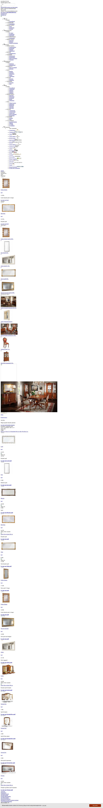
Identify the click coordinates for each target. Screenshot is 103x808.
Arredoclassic (12, 130)
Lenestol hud (12, 110)
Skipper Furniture (13, 158)
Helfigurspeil (12, 56)
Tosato (10, 165)
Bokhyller (11, 40)
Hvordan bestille (4, 795)
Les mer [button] (44, 805)
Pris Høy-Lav (25, 431)
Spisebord (11, 63)
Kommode (11, 98)
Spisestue (11, 68)
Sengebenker (12, 57)
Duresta (11, 142)
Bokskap (11, 41)
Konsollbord (12, 21)
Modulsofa (11, 105)
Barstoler (11, 78)
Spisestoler (11, 80)
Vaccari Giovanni (13, 167)
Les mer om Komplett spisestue (8, 425)
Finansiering (3, 792)
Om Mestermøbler (5, 797)
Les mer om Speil (5, 200)
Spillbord (11, 93)
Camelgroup (12, 132)
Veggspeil (11, 59)
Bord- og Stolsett (13, 67)
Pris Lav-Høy (19, 431)
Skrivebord (11, 35)
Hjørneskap (11, 73)
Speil (10, 84)
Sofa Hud (11, 106)
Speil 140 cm (4, 685)
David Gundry (12, 138)
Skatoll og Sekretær (13, 43)
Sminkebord (12, 51)
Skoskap (11, 29)
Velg (2, 430)
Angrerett (3, 791)
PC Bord (11, 33)
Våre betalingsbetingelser (6, 801)
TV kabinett (12, 125)
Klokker (11, 118)
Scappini (11, 154)
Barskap (11, 71)
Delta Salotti (12, 140)
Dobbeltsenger (12, 53)
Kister (10, 26)
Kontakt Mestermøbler (6, 796)
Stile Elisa (11, 160)
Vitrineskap (11, 76)
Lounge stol (11, 113)
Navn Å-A (8, 431)
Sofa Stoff (11, 108)
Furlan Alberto (12, 144)
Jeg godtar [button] (95, 805)
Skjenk (10, 75)
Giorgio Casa (12, 146)
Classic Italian (12, 136)
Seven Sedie (12, 156)
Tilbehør (11, 123)
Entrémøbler (12, 24)
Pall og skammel (12, 114)
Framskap (11, 72)
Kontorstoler (12, 38)
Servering (11, 82)
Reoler (10, 99)
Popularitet (13, 431)
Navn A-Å (3, 431)
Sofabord (11, 91)
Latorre (10, 148)
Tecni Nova (11, 163)
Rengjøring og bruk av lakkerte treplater (9, 800)
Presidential (11, 34)
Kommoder (11, 27)
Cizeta (10, 134)
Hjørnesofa (11, 104)
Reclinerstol (11, 115)
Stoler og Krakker (13, 58)
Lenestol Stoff (12, 111)
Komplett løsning (13, 122)
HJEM (2, 170)
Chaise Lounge (12, 103)
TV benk (11, 124)
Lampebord (11, 89)
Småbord (11, 90)
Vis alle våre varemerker (14, 168)
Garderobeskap (12, 47)
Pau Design (11, 150)
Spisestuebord (12, 65)
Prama (10, 152)
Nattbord (11, 49)
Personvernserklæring (5, 799)
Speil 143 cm (4, 534)
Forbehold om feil (5, 794)
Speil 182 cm (10, 534)
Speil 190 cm (10, 685)
